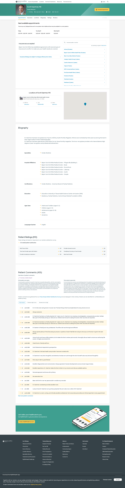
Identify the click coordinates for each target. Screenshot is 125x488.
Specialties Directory (27, 454)
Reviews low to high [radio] (43, 302)
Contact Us (65, 456)
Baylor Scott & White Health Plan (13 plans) (75, 52)
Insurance (29, 17)
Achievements (66, 446)
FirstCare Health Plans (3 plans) (72, 72)
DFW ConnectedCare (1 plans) (71, 69)
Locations (36, 17)
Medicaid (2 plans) (68, 79)
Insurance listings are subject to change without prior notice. (36, 56)
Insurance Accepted (47, 454)
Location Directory (27, 451)
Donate (84, 446)
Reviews (55, 17)
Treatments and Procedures (29, 456)
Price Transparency (47, 451)
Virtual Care (25, 446)
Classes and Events (27, 443)
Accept (118, 479)
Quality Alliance (66, 451)
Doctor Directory (26, 449)
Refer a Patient (105, 443)
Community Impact (67, 449)
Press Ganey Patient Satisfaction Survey (50, 297)
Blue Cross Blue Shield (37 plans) (72, 56)
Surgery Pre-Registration (48, 462)
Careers (104, 446)
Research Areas (106, 456)
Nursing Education (106, 454)
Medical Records (46, 449)
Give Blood (84, 449)
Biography (43, 17)
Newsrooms (65, 454)
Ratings (49, 17)
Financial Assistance (47, 456)
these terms (104, 45)
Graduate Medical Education (108, 449)
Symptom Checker (47, 443)
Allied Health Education (107, 451)
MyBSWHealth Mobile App (28, 459)
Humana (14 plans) (68, 75)
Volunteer (84, 443)
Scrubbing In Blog (46, 464)
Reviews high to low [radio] (32, 302)
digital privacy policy (36, 484)
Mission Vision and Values (68, 443)
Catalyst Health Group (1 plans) (72, 59)
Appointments (22, 17)
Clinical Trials (105, 459)
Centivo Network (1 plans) (70, 62)
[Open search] (108, 1)
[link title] (21, 1)
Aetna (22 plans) (68, 49)
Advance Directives (47, 459)
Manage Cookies (107, 479)
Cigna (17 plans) (68, 65)
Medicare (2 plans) (68, 82)
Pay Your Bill (45, 446)
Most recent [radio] (22, 302)
